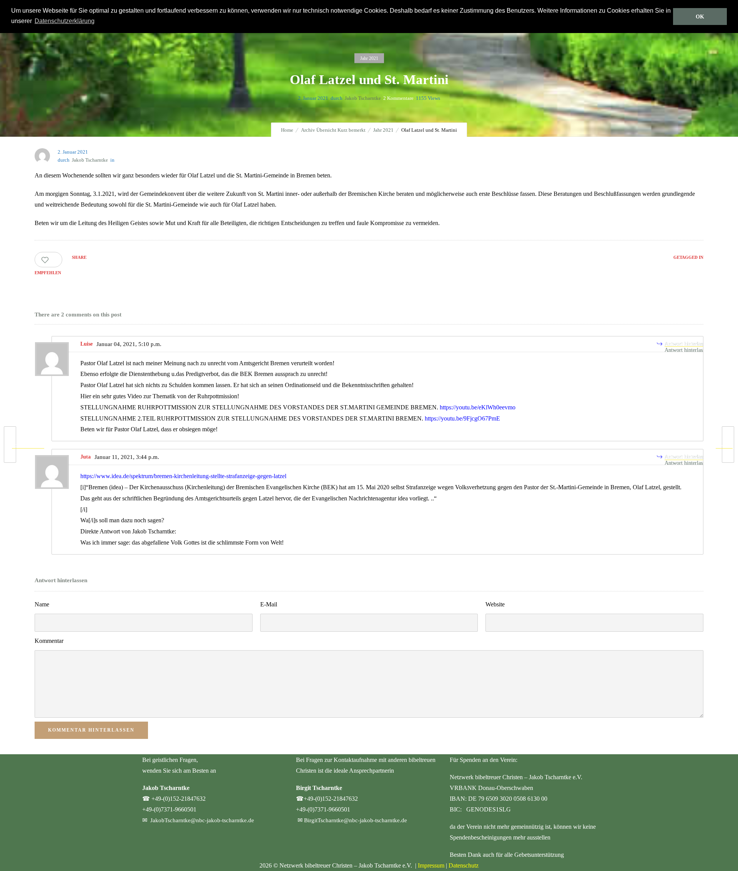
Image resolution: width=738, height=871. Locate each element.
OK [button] (700, 16)
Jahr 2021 (383, 130)
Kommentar (49, 641)
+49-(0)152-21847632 (178, 798)
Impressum (431, 865)
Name (42, 604)
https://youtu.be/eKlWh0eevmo (477, 407)
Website (495, 604)
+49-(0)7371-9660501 (169, 809)
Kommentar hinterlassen (91, 730)
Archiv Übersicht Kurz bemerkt (333, 130)
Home (287, 130)
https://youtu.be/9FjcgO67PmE (462, 418)
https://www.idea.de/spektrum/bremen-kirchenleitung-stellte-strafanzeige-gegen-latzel (183, 476)
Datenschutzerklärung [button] (65, 21)
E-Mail (268, 604)
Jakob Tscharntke (363, 98)
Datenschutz (464, 865)
